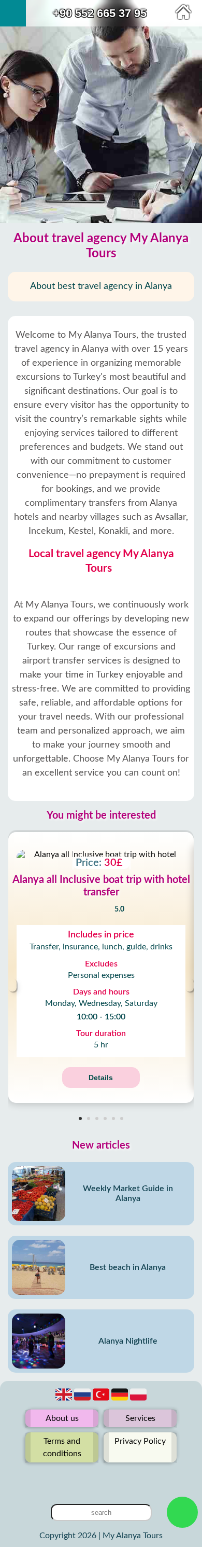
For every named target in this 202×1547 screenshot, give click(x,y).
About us (62, 1418)
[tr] (102, 1400)
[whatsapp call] (183, 1512)
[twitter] (84, 1479)
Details (101, 1077)
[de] (120, 1400)
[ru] (83, 1400)
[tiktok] (117, 1479)
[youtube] (101, 1479)
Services (140, 1418)
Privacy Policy (140, 1441)
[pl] (138, 1400)
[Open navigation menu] (13, 13)
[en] (64, 1400)
